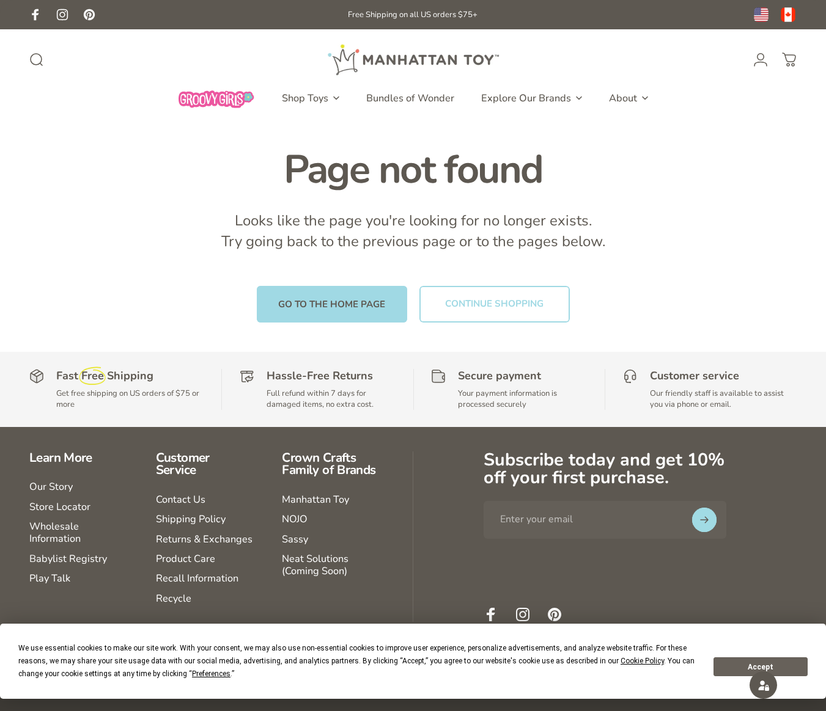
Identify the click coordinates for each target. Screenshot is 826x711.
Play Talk (49, 578)
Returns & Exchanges (204, 539)
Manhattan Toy (315, 500)
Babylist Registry (68, 559)
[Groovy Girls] (216, 98)
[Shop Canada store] (788, 14)
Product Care (185, 559)
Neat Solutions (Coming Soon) (315, 565)
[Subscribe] (704, 520)
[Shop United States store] (761, 14)
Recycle (173, 598)
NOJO (295, 519)
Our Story (51, 487)
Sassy (295, 539)
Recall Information (197, 578)
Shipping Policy (191, 519)
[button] (763, 685)
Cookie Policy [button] (642, 661)
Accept (760, 667)
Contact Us (180, 500)
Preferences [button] (211, 673)
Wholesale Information (55, 532)
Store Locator (59, 507)
